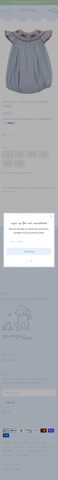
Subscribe (29, 251)
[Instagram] (26, 261)
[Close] (51, 216)
